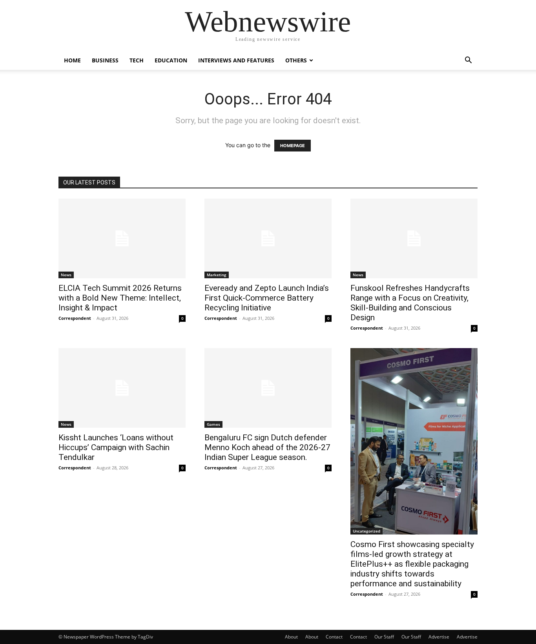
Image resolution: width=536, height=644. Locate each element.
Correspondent (74, 318)
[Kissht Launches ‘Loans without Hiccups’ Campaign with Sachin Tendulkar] (122, 388)
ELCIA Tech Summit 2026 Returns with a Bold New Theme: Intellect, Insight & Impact (120, 297)
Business (105, 60)
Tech (136, 60)
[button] (468, 61)
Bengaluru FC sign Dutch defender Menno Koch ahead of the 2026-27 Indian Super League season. (267, 447)
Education (171, 60)
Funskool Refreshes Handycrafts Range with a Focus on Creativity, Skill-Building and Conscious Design (410, 302)
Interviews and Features (236, 60)
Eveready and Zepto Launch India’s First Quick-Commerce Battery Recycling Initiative (266, 297)
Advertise (438, 636)
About (291, 636)
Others (296, 60)
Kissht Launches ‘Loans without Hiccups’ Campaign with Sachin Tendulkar (115, 447)
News (66, 274)
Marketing (216, 274)
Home (72, 60)
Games (213, 424)
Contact (334, 636)
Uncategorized (366, 531)
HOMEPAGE (292, 145)
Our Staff (384, 636)
